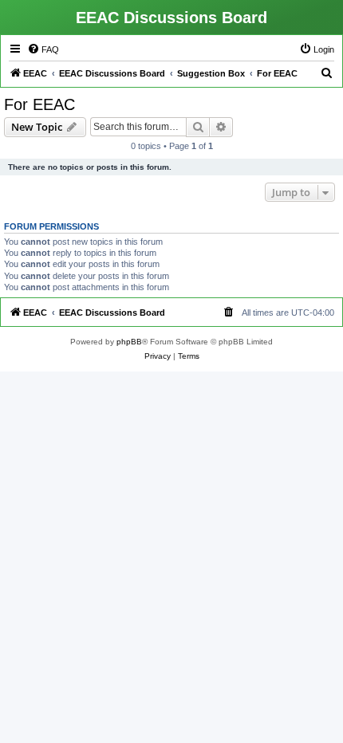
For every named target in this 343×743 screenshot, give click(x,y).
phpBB (129, 341)
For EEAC (39, 104)
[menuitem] (43, 49)
